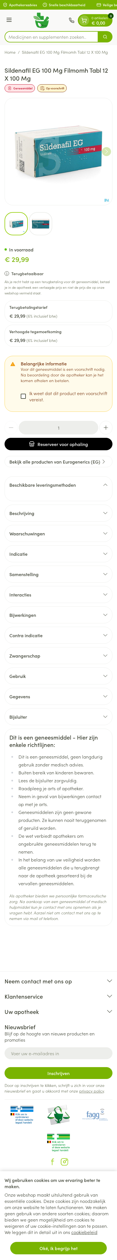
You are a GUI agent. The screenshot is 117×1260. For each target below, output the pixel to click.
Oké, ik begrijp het (58, 1248)
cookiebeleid (84, 1232)
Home (10, 52)
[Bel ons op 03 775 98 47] (71, 20)
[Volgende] (106, 151)
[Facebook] (52, 1162)
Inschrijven (58, 1073)
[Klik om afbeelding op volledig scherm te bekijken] (58, 151)
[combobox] (51, 36)
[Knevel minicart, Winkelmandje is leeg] (84, 20)
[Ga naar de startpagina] (41, 20)
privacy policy (91, 1091)
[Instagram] (64, 1162)
